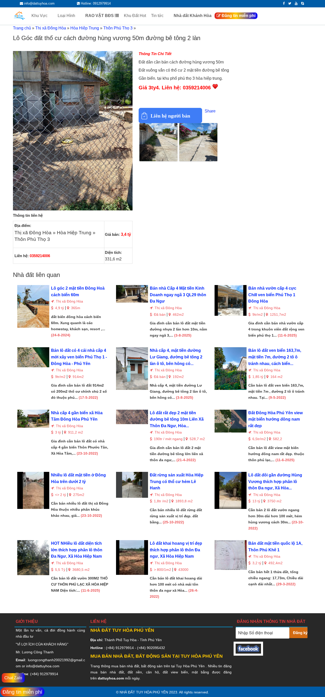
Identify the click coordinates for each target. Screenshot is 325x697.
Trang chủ (22, 28)
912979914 (49, 674)
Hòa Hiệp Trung (84, 28)
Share (210, 111)
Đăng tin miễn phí (238, 15)
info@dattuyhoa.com (42, 666)
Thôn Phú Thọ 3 (118, 28)
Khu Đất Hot (135, 15)
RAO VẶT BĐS (100, 15)
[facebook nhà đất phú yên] (248, 652)
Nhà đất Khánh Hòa (193, 15)
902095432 (156, 648)
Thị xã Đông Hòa (50, 28)
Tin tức (158, 15)
